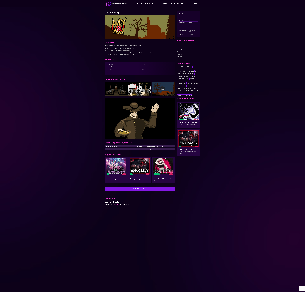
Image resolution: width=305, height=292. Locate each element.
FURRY (159, 3)
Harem (186, 81)
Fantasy (179, 51)
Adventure (179, 47)
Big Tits (185, 71)
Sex (192, 90)
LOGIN (196, 3)
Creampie (191, 71)
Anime (197, 69)
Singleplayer (181, 93)
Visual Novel (180, 58)
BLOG (153, 3)
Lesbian (179, 83)
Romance (179, 56)
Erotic (192, 73)
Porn (194, 88)
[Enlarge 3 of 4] (172, 84)
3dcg (194, 66)
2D (177, 42)
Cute (196, 71)
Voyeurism (189, 95)
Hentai (191, 81)
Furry (179, 78)
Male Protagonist (192, 83)
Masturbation (181, 85)
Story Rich (190, 93)
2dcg (181, 66)
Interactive (179, 54)
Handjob (180, 81)
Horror (197, 81)
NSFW (183, 88)
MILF (188, 85)
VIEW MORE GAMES (139, 188)
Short (196, 90)
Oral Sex (188, 88)
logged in (115, 204)
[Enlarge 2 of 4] (149, 84)
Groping (192, 78)
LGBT (184, 83)
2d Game (187, 66)
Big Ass (179, 71)
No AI (178, 88)
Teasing (196, 93)
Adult (179, 69)
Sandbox (186, 90)
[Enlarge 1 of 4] (125, 84)
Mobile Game (195, 85)
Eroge (187, 73)
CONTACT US (181, 3)
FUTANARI (166, 3)
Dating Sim (180, 49)
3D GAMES (147, 3)
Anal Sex (184, 69)
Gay (187, 78)
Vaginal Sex (180, 95)
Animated (191, 69)
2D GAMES (139, 3)
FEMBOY (173, 3)
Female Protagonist (190, 76)
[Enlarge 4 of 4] (172, 100)
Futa (183, 78)
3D (177, 44)
